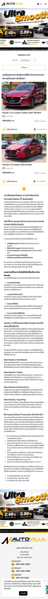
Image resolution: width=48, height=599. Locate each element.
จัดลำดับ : (15, 60)
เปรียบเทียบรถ (24, 552)
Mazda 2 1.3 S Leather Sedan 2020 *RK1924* (22, 112)
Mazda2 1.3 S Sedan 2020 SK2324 (17, 164)
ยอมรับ (23, 593)
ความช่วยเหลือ (24, 554)
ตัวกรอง (24, 67)
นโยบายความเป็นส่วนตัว (24, 557)
